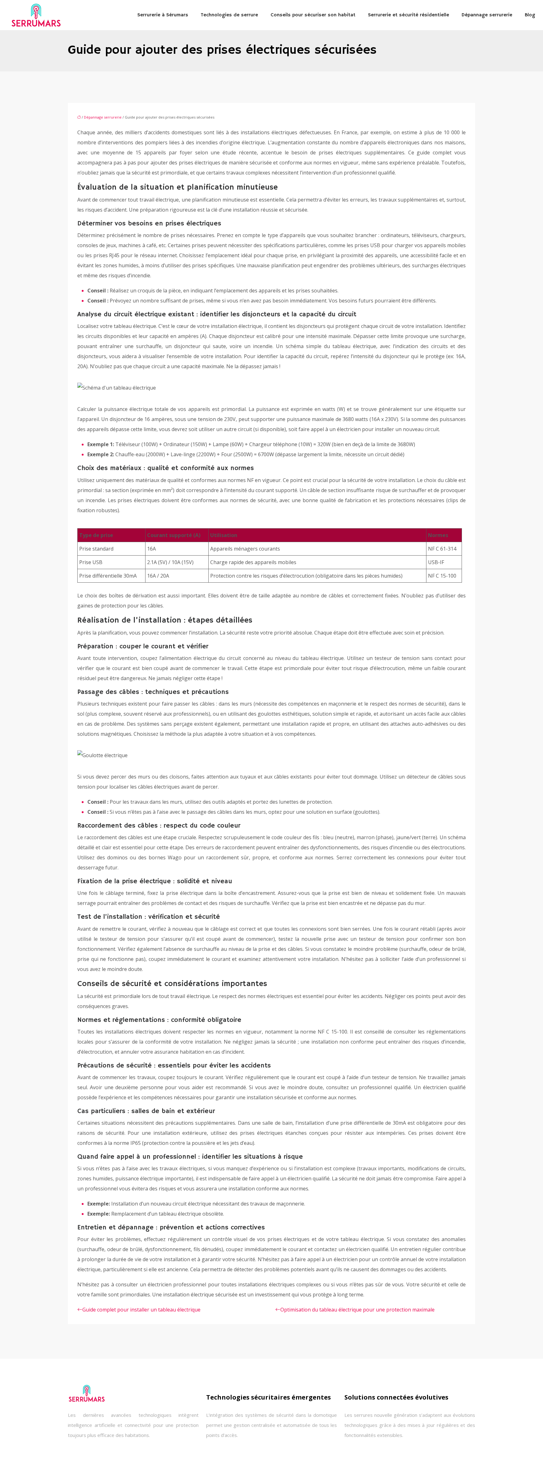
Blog (530, 15)
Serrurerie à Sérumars (162, 15)
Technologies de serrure (229, 15)
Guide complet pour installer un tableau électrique (141, 1309)
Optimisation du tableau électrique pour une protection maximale (357, 1309)
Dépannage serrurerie (487, 15)
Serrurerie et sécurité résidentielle (408, 15)
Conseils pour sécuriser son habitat (313, 15)
